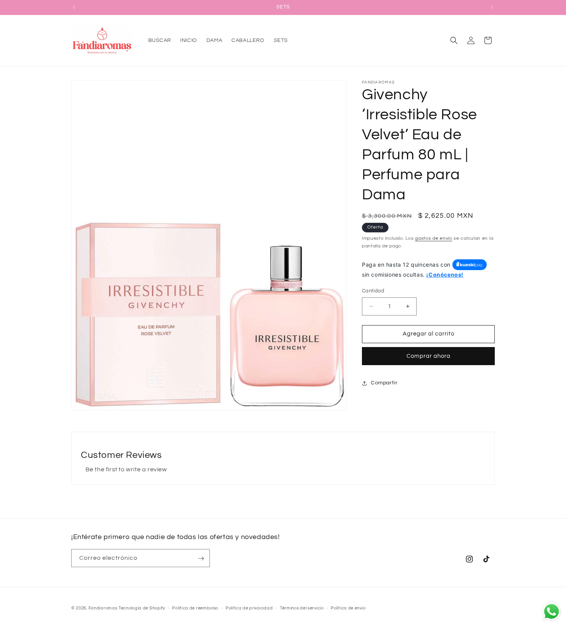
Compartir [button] (384, 383)
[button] (453, 40)
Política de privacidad (249, 608)
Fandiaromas (103, 608)
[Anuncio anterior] (73, 7)
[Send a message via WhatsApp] (551, 611)
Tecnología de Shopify (142, 608)
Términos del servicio (302, 608)
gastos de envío (433, 238)
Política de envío (348, 608)
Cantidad (373, 291)
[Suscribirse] (201, 558)
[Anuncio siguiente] (492, 7)
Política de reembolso (195, 608)
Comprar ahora (428, 356)
